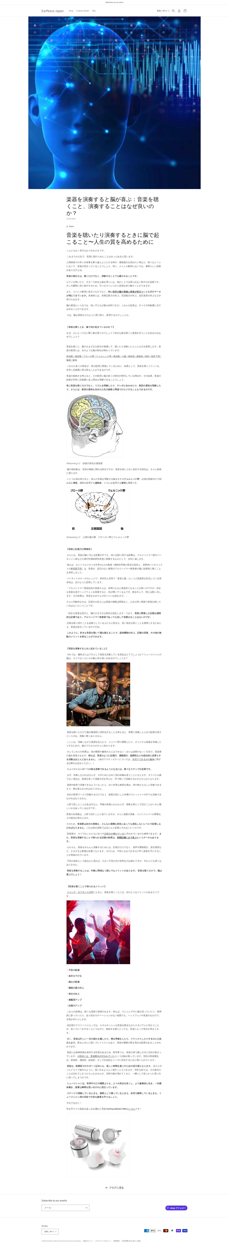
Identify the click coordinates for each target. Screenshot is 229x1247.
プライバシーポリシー (103, 1241)
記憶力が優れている (114, 833)
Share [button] (71, 226)
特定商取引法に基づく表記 (131, 1241)
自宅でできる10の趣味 (143, 759)
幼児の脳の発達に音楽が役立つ (128, 291)
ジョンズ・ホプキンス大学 (80, 892)
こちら (132, 1108)
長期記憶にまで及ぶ (127, 837)
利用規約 (116, 1241)
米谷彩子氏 (76, 568)
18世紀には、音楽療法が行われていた (96, 1056)
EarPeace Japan (52, 1241)
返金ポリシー (88, 1241)
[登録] (86, 1208)
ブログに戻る (116, 1187)
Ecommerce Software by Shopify (69, 1241)
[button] (173, 11)
